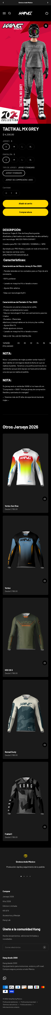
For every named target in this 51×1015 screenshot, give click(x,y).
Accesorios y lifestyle (11, 915)
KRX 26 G (9, 670)
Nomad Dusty (10, 752)
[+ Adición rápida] (44, 498)
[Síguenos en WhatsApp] (4, 978)
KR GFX (6, 910)
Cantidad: (7, 187)
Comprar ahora (25, 212)
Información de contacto (11, 1007)
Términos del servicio (10, 1004)
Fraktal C (8, 834)
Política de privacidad (28, 1002)
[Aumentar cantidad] (16, 193)
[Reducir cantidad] (6, 193)
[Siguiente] (47, 2)
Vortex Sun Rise (11, 506)
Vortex (8, 588)
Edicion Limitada (10, 906)
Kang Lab (6, 920)
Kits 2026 (7, 901)
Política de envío (26, 1004)
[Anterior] (3, 2)
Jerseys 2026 (8, 896)
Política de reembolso (10, 1002)
